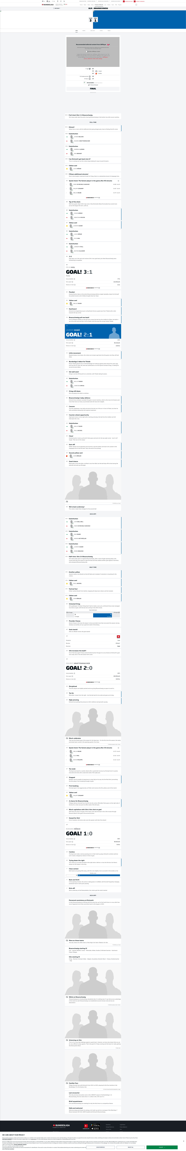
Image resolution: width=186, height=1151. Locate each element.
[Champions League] (61, 1)
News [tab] (84, 30)
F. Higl (87, 68)
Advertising (108, 1124)
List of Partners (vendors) (8, 1149)
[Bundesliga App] (124, 1)
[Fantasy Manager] (135, 1)
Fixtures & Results (99, 4)
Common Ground (91, 1)
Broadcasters (82, 1)
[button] (135, 5)
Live (105, 4)
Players (119, 4)
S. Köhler (100, 73)
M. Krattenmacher (84, 76)
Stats (113, 4)
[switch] (87, 51)
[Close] (183, 1141)
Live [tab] (76, 30)
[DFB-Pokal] (57, 1)
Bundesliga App (129, 1)
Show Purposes (100, 1147)
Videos (108, 4)
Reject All (130, 1147)
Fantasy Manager (140, 1)
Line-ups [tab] (92, 30)
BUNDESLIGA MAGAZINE (103, 1)
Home (81, 4)
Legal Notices (122, 1124)
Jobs (121, 1129)
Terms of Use (108, 1129)
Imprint (24, 1144)
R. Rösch (86, 78)
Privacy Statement (123, 1127)
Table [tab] (109, 30)
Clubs (92, 4)
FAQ (116, 4)
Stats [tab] (101, 30)
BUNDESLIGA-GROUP (116, 1)
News (85, 4)
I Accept (161, 1147)
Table (88, 4)
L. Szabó (100, 71)
